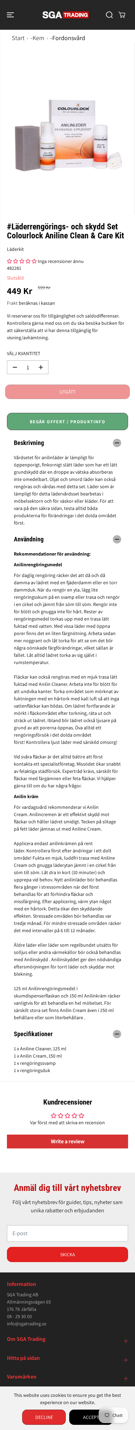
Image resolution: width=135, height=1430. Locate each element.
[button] (11, 15)
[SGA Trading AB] (66, 14)
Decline (44, 1417)
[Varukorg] (122, 15)
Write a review (67, 1141)
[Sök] (109, 15)
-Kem (37, 38)
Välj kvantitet (23, 353)
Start (18, 38)
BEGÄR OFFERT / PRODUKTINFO (67, 422)
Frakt (12, 303)
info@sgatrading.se (26, 1323)
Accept (91, 1417)
